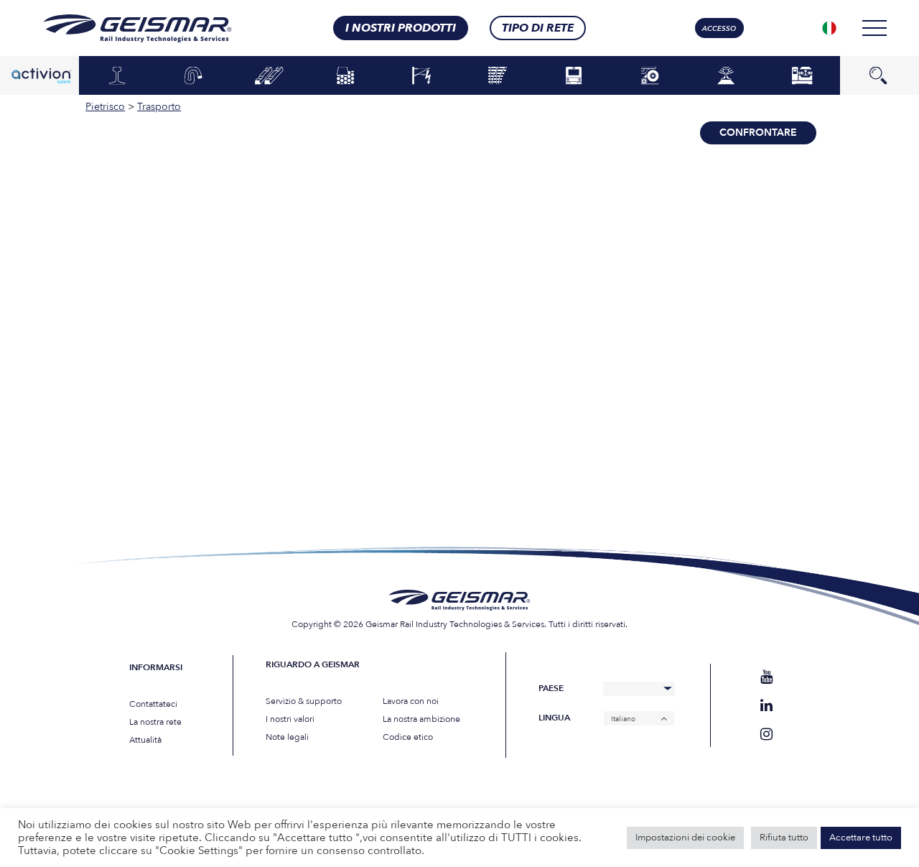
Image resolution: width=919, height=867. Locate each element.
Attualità (145, 740)
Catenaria (421, 76)
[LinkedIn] (766, 705)
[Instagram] (766, 734)
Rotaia (117, 76)
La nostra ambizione (421, 719)
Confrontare (758, 132)
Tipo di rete (538, 28)
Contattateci (153, 704)
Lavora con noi (411, 701)
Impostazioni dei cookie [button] (685, 837)
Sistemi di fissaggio (193, 75)
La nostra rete (155, 722)
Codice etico (408, 737)
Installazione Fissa (802, 75)
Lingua (554, 718)
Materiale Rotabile (573, 75)
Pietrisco (345, 76)
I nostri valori (290, 719)
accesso (719, 29)
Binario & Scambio (498, 75)
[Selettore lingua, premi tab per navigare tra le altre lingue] (829, 28)
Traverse (269, 76)
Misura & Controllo (726, 75)
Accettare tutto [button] (860, 837)
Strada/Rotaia (649, 76)
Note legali (287, 737)
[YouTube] (766, 677)
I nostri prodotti (400, 28)
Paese (551, 688)
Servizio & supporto (304, 701)
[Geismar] (119, 28)
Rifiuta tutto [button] (784, 837)
